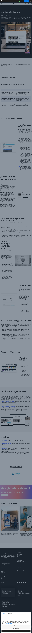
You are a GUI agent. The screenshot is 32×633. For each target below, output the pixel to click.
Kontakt (26, 1)
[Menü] (30, 1)
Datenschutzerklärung (8, 623)
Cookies (3, 613)
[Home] (4, 1)
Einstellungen (9, 613)
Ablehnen (16, 625)
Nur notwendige (16, 628)
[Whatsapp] (19, 1)
